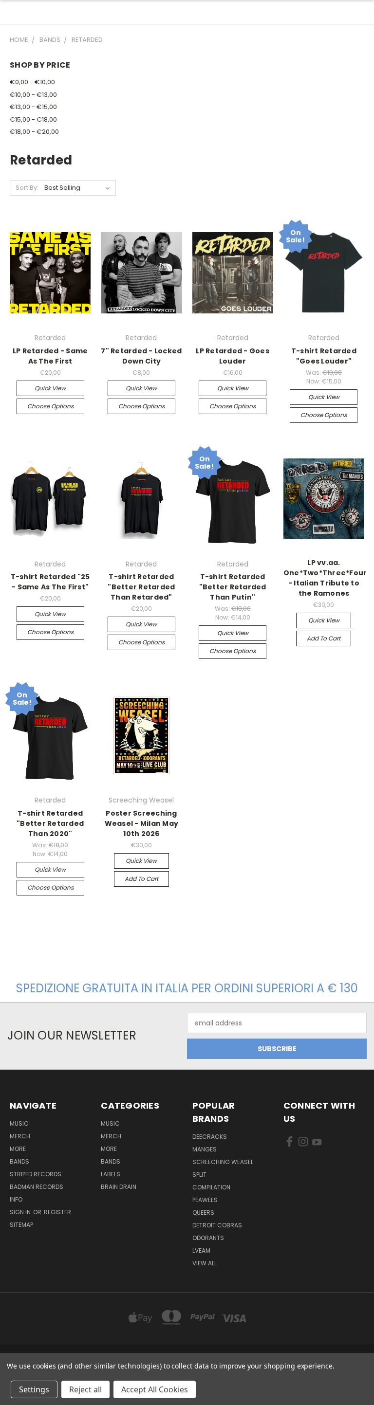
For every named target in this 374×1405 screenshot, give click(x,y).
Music (19, 1123)
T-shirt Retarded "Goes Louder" (323, 356)
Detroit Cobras (217, 1225)
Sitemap (21, 1225)
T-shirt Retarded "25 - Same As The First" (50, 582)
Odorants (208, 1238)
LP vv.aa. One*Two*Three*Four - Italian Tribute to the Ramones (325, 578)
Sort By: (27, 187)
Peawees (205, 1200)
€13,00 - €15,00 (33, 106)
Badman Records (36, 1187)
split (199, 1174)
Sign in (21, 1212)
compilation (211, 1187)
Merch (20, 1136)
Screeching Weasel (222, 1162)
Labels (110, 1174)
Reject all (85, 1389)
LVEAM (201, 1250)
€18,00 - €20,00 (34, 131)
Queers (203, 1212)
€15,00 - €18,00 (33, 119)
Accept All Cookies (154, 1389)
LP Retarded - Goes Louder (232, 356)
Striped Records (35, 1174)
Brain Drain (118, 1187)
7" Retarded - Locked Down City (141, 356)
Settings (34, 1389)
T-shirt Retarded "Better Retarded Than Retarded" (141, 587)
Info (16, 1199)
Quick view (50, 388)
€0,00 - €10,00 (32, 82)
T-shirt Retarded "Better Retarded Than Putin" (232, 587)
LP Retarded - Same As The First (50, 356)
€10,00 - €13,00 (33, 94)
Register (57, 1212)
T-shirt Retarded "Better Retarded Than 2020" (50, 823)
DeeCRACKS (209, 1136)
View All (204, 1263)
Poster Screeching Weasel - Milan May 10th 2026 (142, 823)
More (18, 1149)
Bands (19, 1161)
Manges (204, 1149)
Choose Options (50, 406)
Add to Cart (323, 638)
